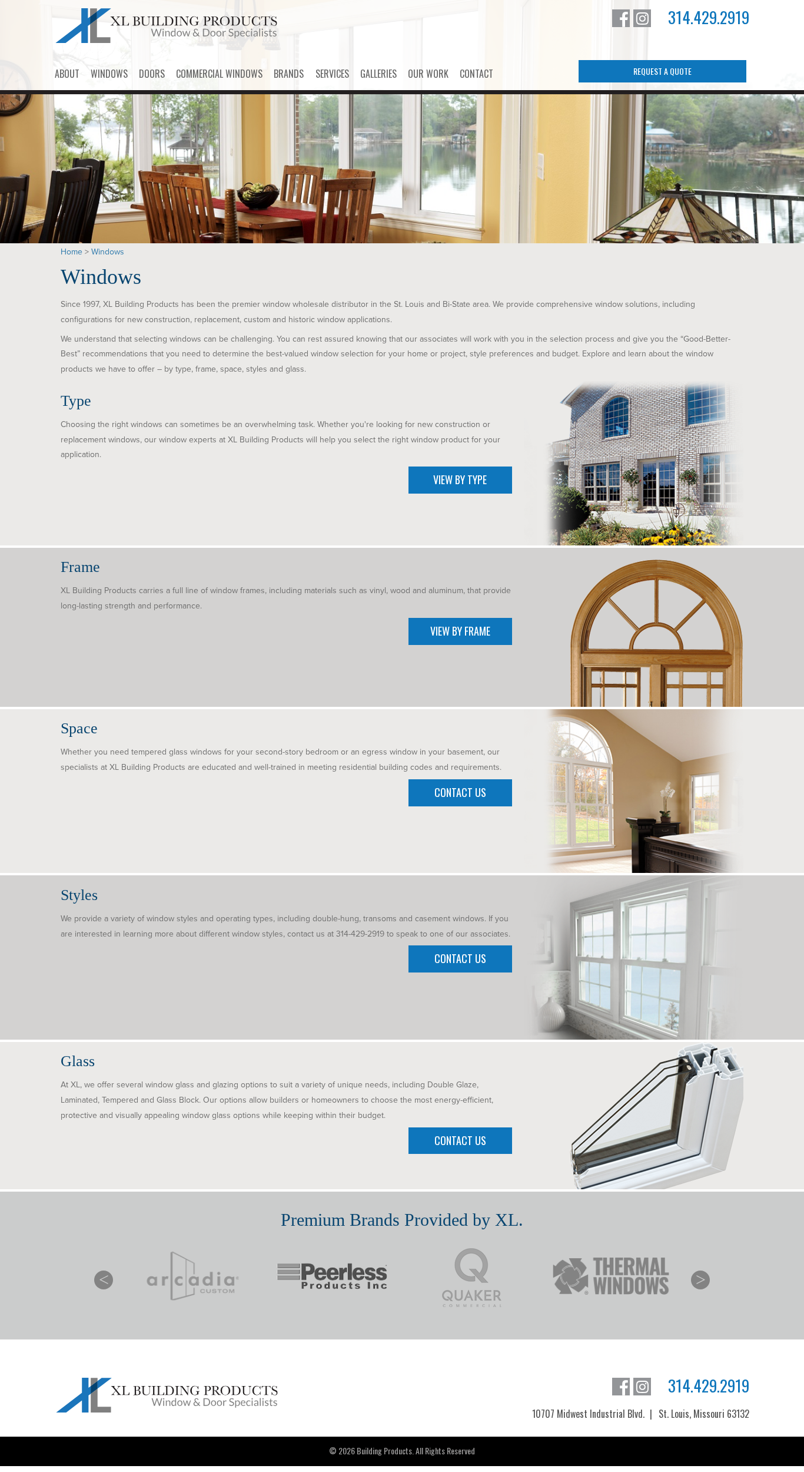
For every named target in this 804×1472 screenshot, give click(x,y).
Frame (80, 566)
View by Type (460, 479)
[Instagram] (642, 18)
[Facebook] (621, 18)
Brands (289, 74)
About (67, 74)
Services (332, 74)
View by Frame (460, 631)
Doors (152, 74)
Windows (109, 74)
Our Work (428, 74)
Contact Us (460, 792)
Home (71, 252)
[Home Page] (166, 26)
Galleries (378, 74)
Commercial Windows (219, 74)
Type (76, 400)
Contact (476, 74)
